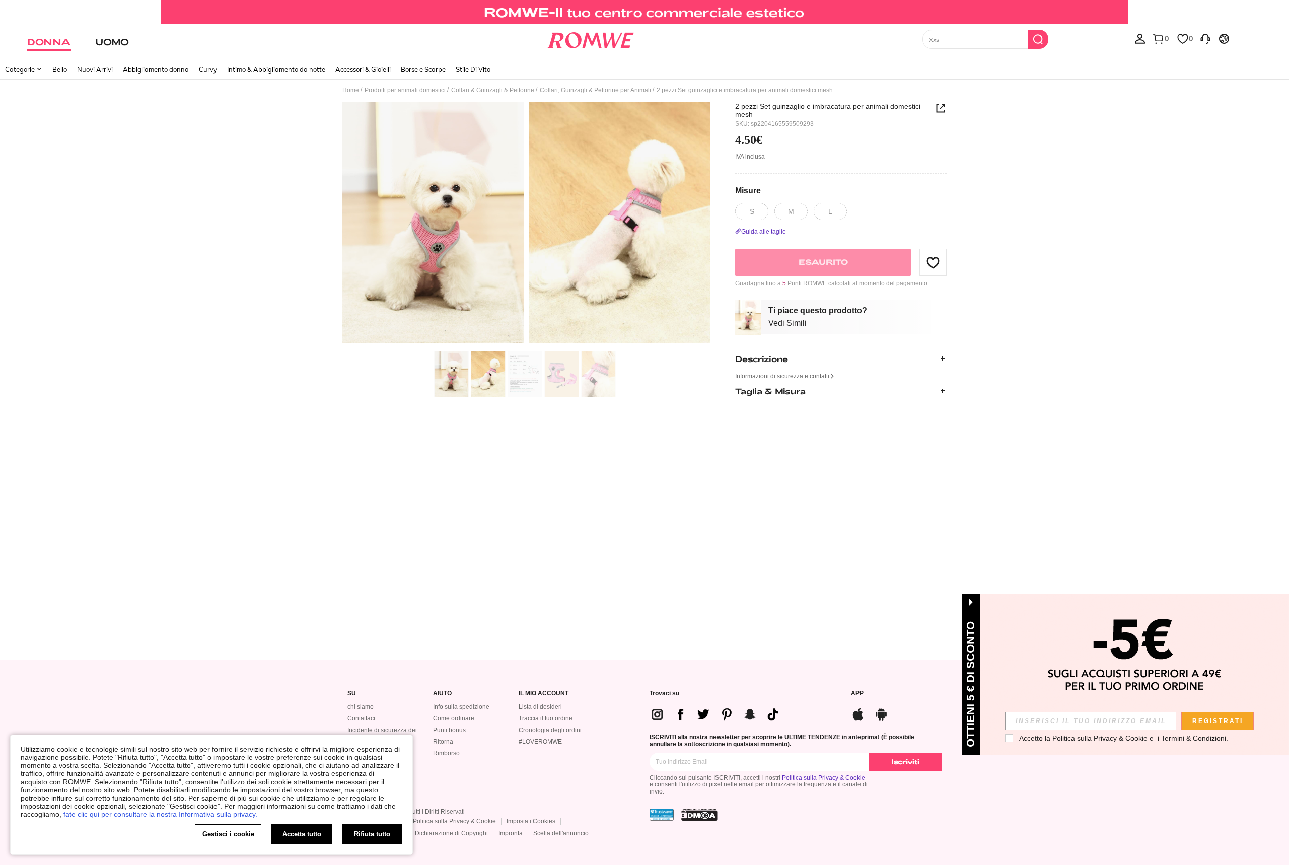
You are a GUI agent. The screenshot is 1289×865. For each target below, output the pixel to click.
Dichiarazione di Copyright (451, 833)
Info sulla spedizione (461, 706)
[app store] (858, 713)
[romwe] (590, 38)
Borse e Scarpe (423, 69)
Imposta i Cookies (531, 821)
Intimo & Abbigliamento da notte (276, 69)
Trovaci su (664, 693)
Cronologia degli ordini (550, 730)
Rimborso (446, 753)
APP (857, 693)
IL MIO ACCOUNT (543, 693)
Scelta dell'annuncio (561, 833)
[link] (644, 12)
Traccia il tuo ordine (545, 718)
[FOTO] (526, 224)
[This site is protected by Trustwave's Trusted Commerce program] (662, 815)
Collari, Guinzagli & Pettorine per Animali (595, 90)
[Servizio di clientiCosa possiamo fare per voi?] (1205, 38)
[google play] (881, 713)
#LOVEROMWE (540, 741)
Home (350, 90)
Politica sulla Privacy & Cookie (823, 777)
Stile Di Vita (473, 69)
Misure (748, 190)
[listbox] (1140, 38)
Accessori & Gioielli (363, 69)
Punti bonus (449, 730)
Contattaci (361, 718)
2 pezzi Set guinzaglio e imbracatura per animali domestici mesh (827, 110)
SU (351, 693)
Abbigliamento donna (156, 69)
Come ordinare (453, 718)
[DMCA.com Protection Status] (699, 815)
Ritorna (443, 741)
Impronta (510, 833)
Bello (59, 69)
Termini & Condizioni (1193, 738)
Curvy (208, 69)
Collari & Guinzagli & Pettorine (492, 90)
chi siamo (360, 706)
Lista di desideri (540, 706)
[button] (933, 262)
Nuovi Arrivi (95, 69)
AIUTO (442, 693)
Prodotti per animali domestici (405, 90)
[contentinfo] (719, 714)
